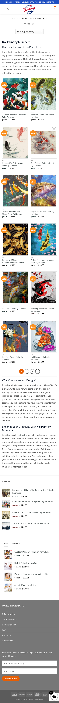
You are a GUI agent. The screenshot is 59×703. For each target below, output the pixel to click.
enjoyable (22, 435)
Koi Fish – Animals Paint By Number (42, 116)
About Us (6, 635)
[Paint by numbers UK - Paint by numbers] (29, 9)
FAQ (4, 630)
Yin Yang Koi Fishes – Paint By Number (42, 310)
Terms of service (9, 619)
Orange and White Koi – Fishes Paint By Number (12, 212)
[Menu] (3, 8)
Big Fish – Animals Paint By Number (42, 212)
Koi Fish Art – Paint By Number (40, 358)
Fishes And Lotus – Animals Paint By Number (42, 261)
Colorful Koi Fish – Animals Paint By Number (14, 116)
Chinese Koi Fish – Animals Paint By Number (13, 164)
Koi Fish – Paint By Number (14, 309)
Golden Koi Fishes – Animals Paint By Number (13, 261)
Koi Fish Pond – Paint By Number (12, 358)
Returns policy (9, 624)
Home (14, 18)
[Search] (8, 9)
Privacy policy (8, 614)
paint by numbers (21, 399)
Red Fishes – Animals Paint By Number (42, 164)
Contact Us (7, 640)
